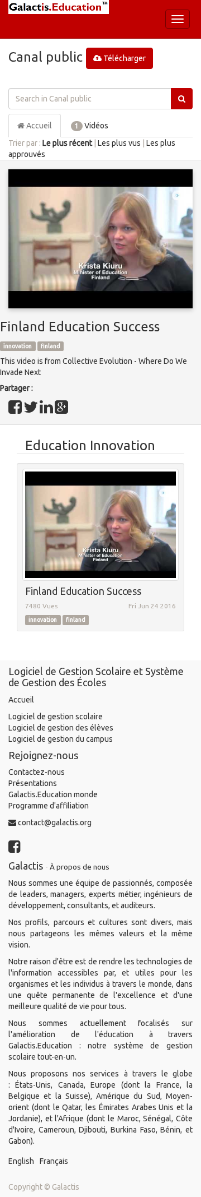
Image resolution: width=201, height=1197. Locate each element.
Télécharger (124, 58)
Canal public (45, 56)
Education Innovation (90, 445)
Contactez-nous (36, 772)
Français (54, 1161)
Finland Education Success (80, 326)
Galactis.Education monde (53, 794)
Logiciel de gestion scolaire (55, 716)
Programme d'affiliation (48, 805)
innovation (17, 346)
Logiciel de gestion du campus (60, 738)
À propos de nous (79, 866)
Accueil (38, 125)
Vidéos (91, 125)
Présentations (32, 783)
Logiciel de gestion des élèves (60, 727)
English (21, 1161)
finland (50, 346)
